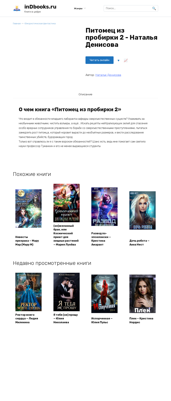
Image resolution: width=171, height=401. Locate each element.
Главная (17, 23)
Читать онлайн (99, 60)
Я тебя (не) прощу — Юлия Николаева (65, 318)
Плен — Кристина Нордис (141, 320)
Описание (85, 94)
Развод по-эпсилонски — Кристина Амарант (101, 239)
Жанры (78, 8)
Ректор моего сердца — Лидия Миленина (26, 318)
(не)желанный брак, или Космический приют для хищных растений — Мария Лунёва (66, 235)
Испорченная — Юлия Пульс (102, 320)
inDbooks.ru (40, 7)
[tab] (85, 94)
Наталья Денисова (108, 75)
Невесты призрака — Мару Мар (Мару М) (27, 240)
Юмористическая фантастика (40, 23)
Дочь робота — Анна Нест (139, 242)
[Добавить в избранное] (118, 60)
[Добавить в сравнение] (126, 60)
